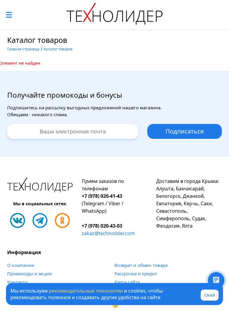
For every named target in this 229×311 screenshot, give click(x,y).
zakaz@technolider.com (108, 233)
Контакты (17, 282)
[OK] (62, 220)
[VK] (17, 220)
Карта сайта (127, 282)
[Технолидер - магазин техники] (114, 15)
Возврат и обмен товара (141, 265)
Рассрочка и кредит (135, 273)
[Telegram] (40, 220)
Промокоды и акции (29, 273)
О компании (20, 265)
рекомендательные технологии (86, 290)
